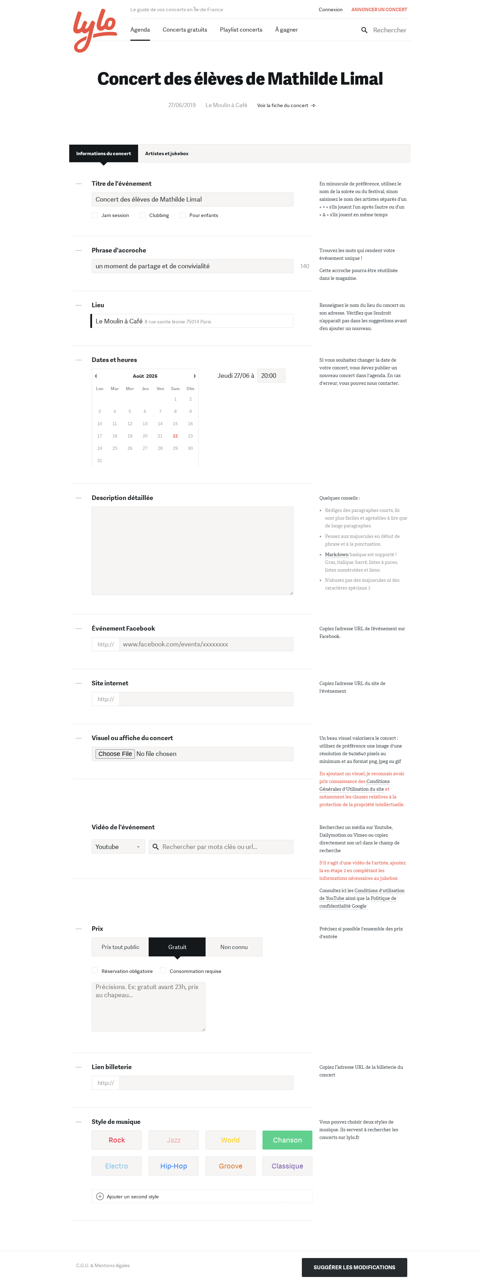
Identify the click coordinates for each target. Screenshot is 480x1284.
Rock (117, 1140)
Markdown (337, 555)
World (230, 1140)
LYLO (95, 31)
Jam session (115, 215)
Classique (287, 1166)
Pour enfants (203, 215)
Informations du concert (103, 153)
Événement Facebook (123, 628)
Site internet (110, 683)
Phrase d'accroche (119, 250)
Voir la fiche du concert (282, 105)
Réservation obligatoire (127, 971)
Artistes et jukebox (166, 153)
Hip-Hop (173, 1166)
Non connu (234, 947)
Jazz (174, 1140)
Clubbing (159, 215)
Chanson (287, 1140)
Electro (116, 1166)
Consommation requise (195, 971)
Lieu (98, 305)
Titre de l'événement (121, 183)
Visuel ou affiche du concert (132, 738)
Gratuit (177, 947)
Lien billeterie (112, 1067)
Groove (230, 1166)
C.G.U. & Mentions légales (103, 1266)
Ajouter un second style (133, 1196)
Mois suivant (194, 376)
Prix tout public (121, 947)
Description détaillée (122, 497)
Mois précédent (95, 376)
